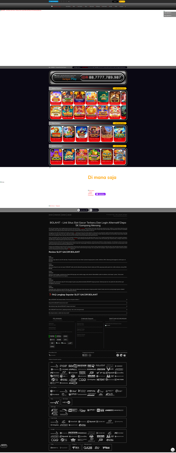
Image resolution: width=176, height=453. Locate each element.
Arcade (110, 6)
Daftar (122, 1)
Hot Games (68, 6)
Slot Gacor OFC (84, 210)
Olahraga (98, 6)
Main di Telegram (54, 1)
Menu (4, 446)
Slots (74, 6)
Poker (116, 6)
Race (86, 6)
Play (74, 79)
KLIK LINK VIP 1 (167, 12)
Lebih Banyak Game (119, 88)
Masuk (115, 1)
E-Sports (121, 6)
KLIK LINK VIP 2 (167, 15)
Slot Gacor (92, 6)
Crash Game (104, 6)
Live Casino (80, 6)
